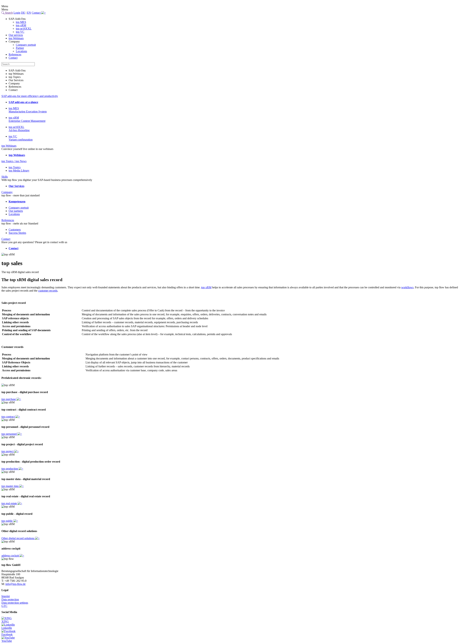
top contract (8, 416)
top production (10, 468)
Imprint (5, 596)
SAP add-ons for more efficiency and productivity (29, 96)
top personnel (9, 433)
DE (23, 12)
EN (29, 12)
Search (8, 12)
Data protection (10, 599)
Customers (15, 229)
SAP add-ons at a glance (23, 102)
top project (7, 451)
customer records (47, 290)
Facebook (7, 634)
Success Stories (17, 232)
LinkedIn (6, 627)
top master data (10, 486)
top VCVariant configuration (21, 138)
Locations (21, 51)
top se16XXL (24, 28)
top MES (21, 22)
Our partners (16, 210)
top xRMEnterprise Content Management (27, 119)
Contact (36, 12)
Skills (4, 176)
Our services (16, 35)
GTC (4, 605)
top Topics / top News (13, 161)
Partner (20, 47)
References (15, 54)
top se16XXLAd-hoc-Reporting (19, 128)
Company (7, 192)
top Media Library (19, 170)
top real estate (9, 503)
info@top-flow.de (15, 584)
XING (5, 621)
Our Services (16, 186)
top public (7, 520)
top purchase (9, 399)
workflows (407, 287)
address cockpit (10, 555)
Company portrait (26, 44)
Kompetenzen (17, 201)
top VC (20, 31)
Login (17, 12)
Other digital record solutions (18, 538)
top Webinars (16, 38)
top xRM (21, 25)
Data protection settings (14, 602)
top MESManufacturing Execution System (28, 110)
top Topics (15, 167)
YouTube (6, 640)
